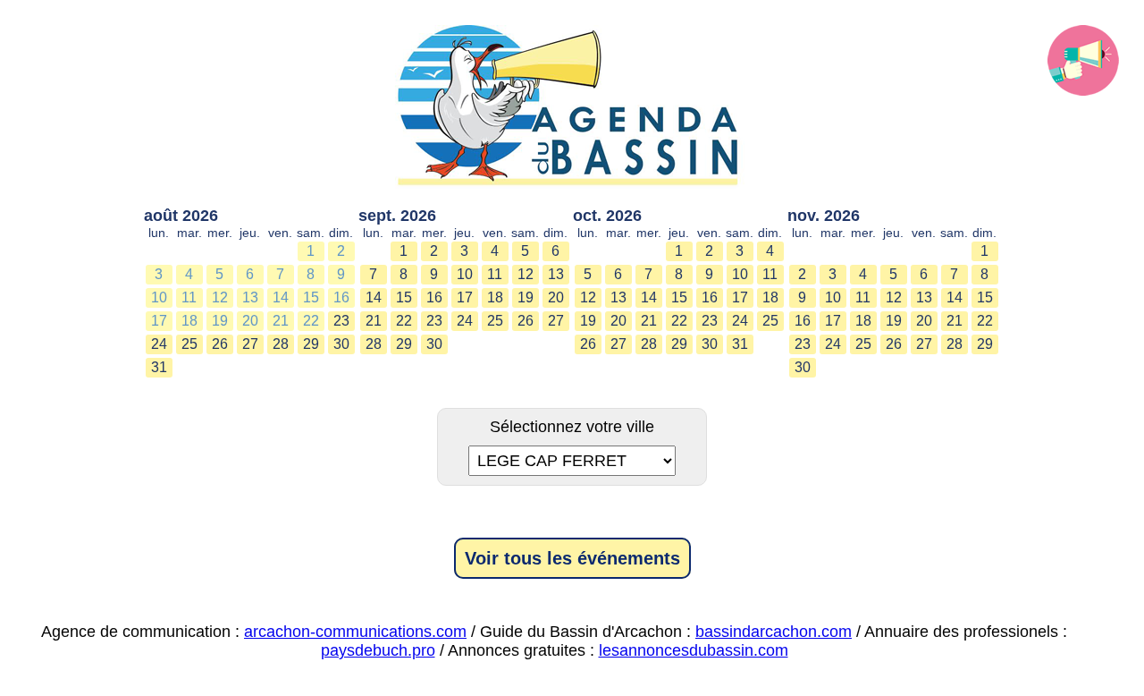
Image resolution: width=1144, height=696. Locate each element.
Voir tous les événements (572, 558)
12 (220, 297)
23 (341, 320)
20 (250, 320)
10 (159, 297)
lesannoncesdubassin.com (693, 650)
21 (281, 320)
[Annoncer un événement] (1083, 61)
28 (281, 344)
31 (159, 367)
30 (341, 344)
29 (311, 344)
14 (281, 297)
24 (159, 344)
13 (250, 297)
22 (311, 320)
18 (189, 320)
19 (220, 320)
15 (311, 297)
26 (220, 344)
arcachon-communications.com (355, 632)
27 (250, 344)
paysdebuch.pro (378, 650)
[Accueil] (572, 107)
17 (159, 320)
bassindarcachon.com (773, 632)
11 (189, 297)
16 (341, 297)
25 (189, 344)
